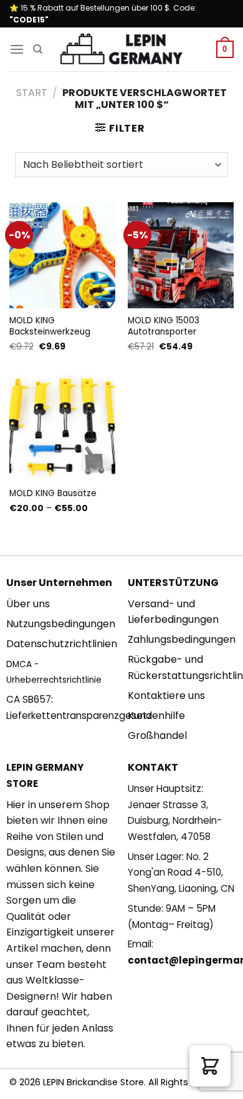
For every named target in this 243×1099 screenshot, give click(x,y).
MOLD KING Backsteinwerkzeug (49, 326)
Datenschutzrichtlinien (61, 644)
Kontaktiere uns (166, 695)
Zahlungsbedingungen (182, 639)
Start (31, 92)
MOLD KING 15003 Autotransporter (163, 326)
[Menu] (16, 49)
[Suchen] (37, 49)
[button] (210, 1066)
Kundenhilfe (156, 715)
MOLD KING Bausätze (53, 493)
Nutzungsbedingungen (60, 624)
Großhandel (157, 735)
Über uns (28, 604)
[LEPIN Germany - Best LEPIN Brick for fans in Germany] (121, 49)
